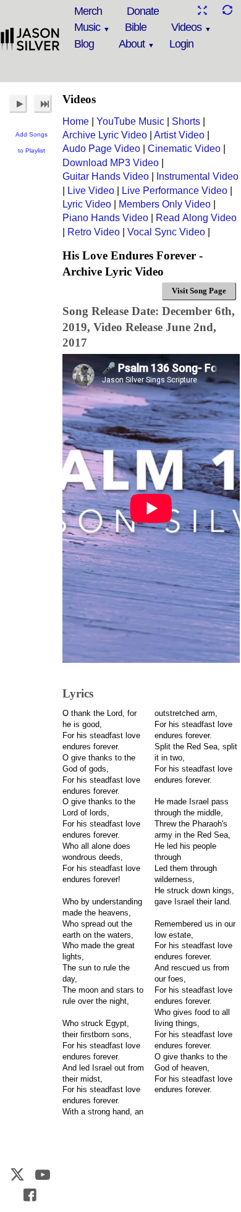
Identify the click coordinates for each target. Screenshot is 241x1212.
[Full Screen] (202, 10)
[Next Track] (42, 104)
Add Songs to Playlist (31, 142)
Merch (88, 11)
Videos (186, 27)
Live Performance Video (174, 190)
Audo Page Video (101, 148)
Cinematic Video (184, 148)
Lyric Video (86, 204)
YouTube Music (130, 121)
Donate (143, 11)
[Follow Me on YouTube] (42, 1174)
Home (75, 121)
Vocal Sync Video (166, 232)
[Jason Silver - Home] (30, 40)
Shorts (186, 121)
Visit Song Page (199, 290)
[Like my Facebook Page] (30, 1195)
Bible (135, 27)
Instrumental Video (197, 176)
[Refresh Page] (227, 10)
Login (181, 44)
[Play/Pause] (18, 104)
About (132, 44)
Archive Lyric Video (104, 135)
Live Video (90, 190)
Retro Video (93, 232)
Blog (84, 44)
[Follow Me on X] (17, 1174)
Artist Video (179, 135)
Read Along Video (196, 218)
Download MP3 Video (110, 163)
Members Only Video (165, 204)
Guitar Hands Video (105, 176)
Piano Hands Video (105, 218)
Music (87, 27)
